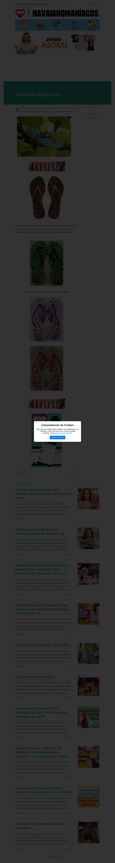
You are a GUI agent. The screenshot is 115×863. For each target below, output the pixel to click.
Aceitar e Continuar (57, 437)
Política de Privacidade (63, 433)
